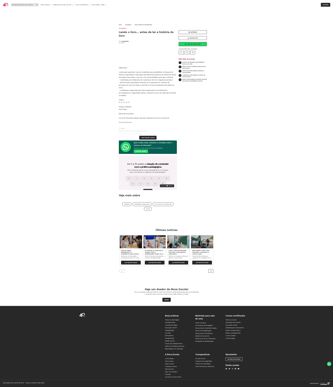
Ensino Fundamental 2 (233, 330)
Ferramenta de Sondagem (204, 325)
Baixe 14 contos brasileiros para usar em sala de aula (193, 67)
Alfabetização (169, 330)
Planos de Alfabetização (203, 330)
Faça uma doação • (171, 372)
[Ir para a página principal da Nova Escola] (6, 5)
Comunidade (95, 5)
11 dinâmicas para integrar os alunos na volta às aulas (192, 75)
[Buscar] (37, 4)
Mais (102, 5)
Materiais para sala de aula (62, 5)
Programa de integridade (203, 361)
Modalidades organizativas (142, 204)
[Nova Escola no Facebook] (226, 368)
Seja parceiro (169, 369)
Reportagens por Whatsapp (174, 349)
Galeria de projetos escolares (174, 346)
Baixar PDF (194, 38)
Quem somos (169, 364)
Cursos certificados (81, 5)
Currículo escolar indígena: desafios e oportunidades (192, 71)
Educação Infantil (171, 328)
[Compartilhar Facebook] (187, 52)
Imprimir (194, 32)
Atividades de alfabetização (204, 341)
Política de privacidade (202, 364)
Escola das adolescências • (174, 343)
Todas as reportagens (172, 320)
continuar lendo (148, 137)
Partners (168, 374)
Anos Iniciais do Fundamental (143, 24)
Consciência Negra (171, 325)
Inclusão (168, 333)
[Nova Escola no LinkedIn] (235, 368)
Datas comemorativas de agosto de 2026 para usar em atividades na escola (193, 80)
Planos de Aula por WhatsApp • (205, 338)
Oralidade (127, 204)
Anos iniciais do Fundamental (163, 204)
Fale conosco (169, 361)
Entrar (325, 5)
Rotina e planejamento (233, 333)
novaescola (125, 41)
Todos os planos (200, 323)
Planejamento (169, 338)
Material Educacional (202, 336)
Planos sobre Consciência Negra (206, 328)
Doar (166, 300)
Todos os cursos (231, 320)
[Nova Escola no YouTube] (238, 368)
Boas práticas (45, 5)
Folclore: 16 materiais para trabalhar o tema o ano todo (192, 62)
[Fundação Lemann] (325, 383)
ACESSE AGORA (140, 151)
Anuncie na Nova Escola (173, 377)
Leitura (148, 208)
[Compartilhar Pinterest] (192, 52)
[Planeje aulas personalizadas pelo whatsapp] (329, 364)
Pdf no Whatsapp (194, 44)
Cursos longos (230, 338)
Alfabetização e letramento (235, 328)
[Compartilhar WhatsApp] (181, 52)
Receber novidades (233, 359)
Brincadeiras (169, 335)
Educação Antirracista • (233, 322)
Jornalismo (128, 24)
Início (120, 24)
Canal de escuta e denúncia (204, 366)
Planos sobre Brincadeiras (204, 333)
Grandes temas (170, 322)
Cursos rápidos (231, 335)
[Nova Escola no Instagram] (232, 368)
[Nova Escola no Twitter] (229, 368)
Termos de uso (200, 358)
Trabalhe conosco (171, 366)
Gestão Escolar (170, 341)
